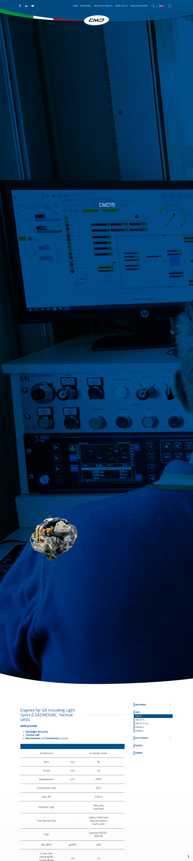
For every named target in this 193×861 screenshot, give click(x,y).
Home (75, 6)
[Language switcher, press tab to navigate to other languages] (161, 6)
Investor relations (139, 6)
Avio (137, 712)
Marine (139, 753)
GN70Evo (139, 731)
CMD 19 (138, 716)
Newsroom (85, 6)
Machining (140, 704)
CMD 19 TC (140, 720)
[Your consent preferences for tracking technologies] (188, 856)
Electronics (141, 738)
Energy (139, 745)
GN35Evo (139, 727)
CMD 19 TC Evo (141, 723)
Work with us (121, 6)
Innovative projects (103, 6)
